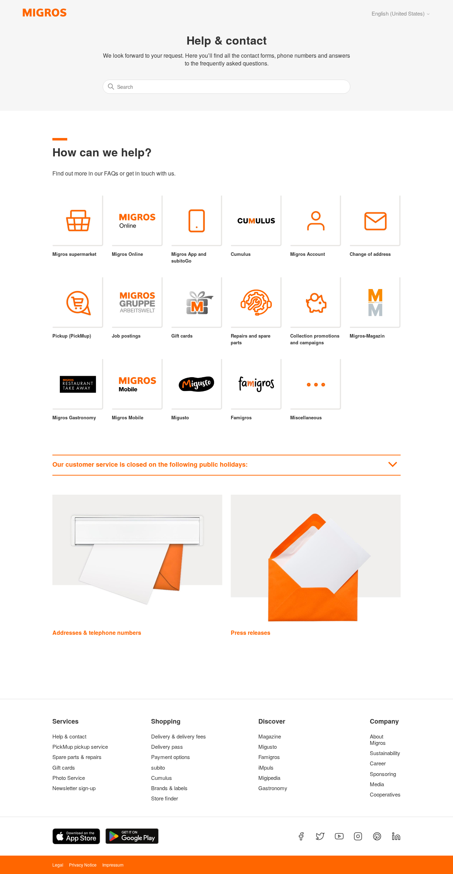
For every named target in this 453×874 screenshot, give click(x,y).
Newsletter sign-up (74, 788)
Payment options (170, 757)
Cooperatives (383, 794)
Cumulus (161, 778)
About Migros (378, 739)
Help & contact (69, 736)
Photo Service (68, 778)
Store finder (164, 798)
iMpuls (266, 767)
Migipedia (269, 778)
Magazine (269, 736)
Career (378, 763)
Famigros (269, 757)
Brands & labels (169, 788)
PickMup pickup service (80, 746)
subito (158, 767)
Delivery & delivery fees (178, 736)
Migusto (267, 746)
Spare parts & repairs (77, 757)
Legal (57, 865)
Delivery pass (167, 746)
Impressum (113, 865)
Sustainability (383, 753)
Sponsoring (383, 774)
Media (377, 784)
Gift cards (63, 767)
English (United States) (399, 13)
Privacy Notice (83, 865)
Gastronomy (272, 788)
